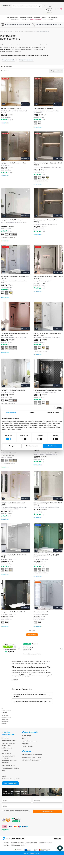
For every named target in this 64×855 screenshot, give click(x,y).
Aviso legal (6, 842)
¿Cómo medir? (7, 753)
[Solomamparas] (17, 838)
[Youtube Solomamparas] (59, 838)
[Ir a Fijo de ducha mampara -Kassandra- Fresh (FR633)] (48, 146)
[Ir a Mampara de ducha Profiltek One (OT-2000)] (48, 538)
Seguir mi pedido (28, 746)
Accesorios (25, 19)
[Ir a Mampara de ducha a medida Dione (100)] (48, 373)
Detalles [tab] (32, 412)
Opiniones (5, 738)
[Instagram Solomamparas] (57, 838)
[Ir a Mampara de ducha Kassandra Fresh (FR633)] (48, 203)
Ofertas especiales (35, 19)
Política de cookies (31, 842)
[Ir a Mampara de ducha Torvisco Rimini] (15, 373)
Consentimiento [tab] (11, 412)
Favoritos (25, 743)
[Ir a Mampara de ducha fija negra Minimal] (15, 146)
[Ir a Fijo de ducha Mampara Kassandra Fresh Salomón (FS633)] (15, 316)
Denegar (11, 446)
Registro (25, 738)
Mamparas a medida (40, 17)
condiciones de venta (45, 842)
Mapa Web (6, 845)
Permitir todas (52, 446)
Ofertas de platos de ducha (31, 760)
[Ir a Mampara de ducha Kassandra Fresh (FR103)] (15, 486)
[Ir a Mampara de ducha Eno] (48, 595)
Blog (3, 771)
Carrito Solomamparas (29, 741)
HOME (1, 31)
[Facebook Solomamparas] (55, 838)
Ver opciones (5, 123)
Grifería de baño (15, 19)
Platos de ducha (53, 17)
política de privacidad (22, 810)
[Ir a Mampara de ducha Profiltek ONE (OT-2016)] (15, 538)
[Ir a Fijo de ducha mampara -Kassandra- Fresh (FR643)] (48, 486)
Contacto (5, 750)
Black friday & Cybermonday (31, 757)
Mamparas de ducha (12, 17)
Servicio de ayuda (10, 783)
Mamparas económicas (26, 60)
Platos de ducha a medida (10, 768)
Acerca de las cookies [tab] (52, 412)
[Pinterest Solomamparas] (60, 838)
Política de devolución (18, 845)
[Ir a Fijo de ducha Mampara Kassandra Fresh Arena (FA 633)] (48, 316)
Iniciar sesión (26, 735)
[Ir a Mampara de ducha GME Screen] (15, 203)
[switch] (24, 439)
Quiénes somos (7, 748)
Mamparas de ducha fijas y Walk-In (24, 31)
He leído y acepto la (16, 810)
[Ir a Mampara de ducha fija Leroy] (48, 91)
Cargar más (32, 634)
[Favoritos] (55, 8)
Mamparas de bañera (26, 17)
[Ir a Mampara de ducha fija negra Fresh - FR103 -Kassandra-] (48, 259)
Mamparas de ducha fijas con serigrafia (5, 721)
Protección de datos (17, 842)
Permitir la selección (32, 446)
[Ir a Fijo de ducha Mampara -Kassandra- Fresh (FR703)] (15, 259)
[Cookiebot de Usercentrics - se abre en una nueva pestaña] (55, 408)
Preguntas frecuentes (9, 740)
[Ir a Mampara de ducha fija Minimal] (15, 91)
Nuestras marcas (48, 19)
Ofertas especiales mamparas (32, 754)
